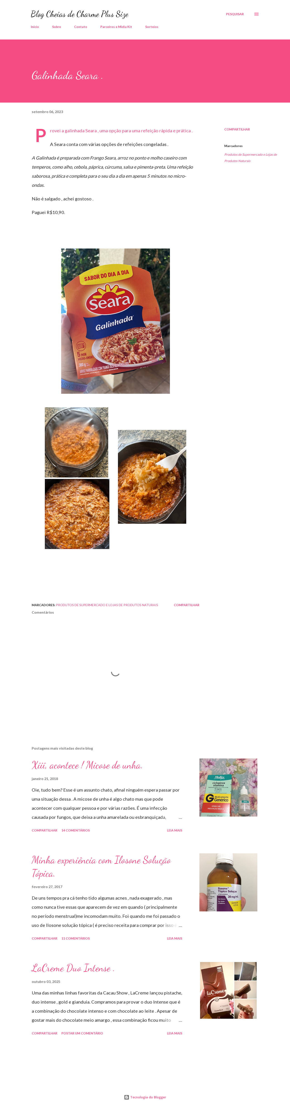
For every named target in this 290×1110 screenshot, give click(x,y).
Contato (80, 27)
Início (35, 27)
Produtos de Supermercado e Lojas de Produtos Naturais (250, 158)
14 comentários (75, 830)
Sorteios (151, 27)
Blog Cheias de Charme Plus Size (79, 14)
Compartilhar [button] (237, 129)
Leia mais (174, 830)
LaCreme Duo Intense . (73, 968)
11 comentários (75, 938)
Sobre (56, 27)
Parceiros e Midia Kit (116, 27)
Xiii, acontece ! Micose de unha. (87, 765)
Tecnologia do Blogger (147, 1097)
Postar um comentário (82, 1033)
